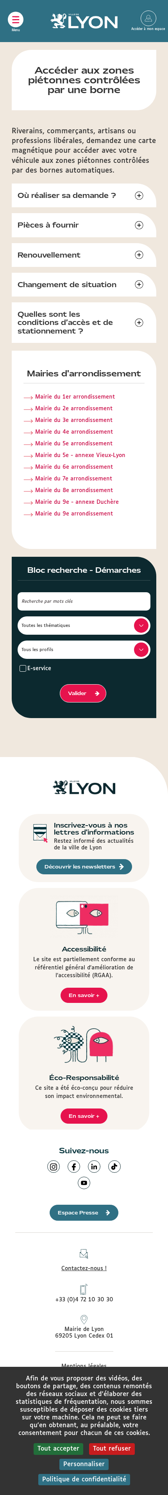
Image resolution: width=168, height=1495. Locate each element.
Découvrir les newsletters (80, 866)
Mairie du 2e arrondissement (74, 408)
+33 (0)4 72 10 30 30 (84, 1300)
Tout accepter (58, 1449)
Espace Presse (78, 1212)
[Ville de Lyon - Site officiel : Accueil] (84, 21)
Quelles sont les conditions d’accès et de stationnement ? (65, 322)
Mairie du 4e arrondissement (74, 432)
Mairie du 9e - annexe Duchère (77, 502)
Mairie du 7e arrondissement (73, 479)
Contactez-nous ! (84, 1268)
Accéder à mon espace (148, 18)
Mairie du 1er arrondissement (75, 397)
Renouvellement (49, 255)
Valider (77, 693)
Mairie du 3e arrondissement (74, 420)
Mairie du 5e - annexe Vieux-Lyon (80, 455)
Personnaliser (84, 1464)
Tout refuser (112, 1449)
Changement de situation (67, 285)
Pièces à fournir (48, 225)
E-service (39, 668)
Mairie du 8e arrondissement (74, 490)
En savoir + (84, 995)
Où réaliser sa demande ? (67, 195)
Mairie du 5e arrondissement (74, 444)
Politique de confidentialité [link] (84, 1479)
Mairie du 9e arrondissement (74, 514)
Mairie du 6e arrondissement (74, 467)
